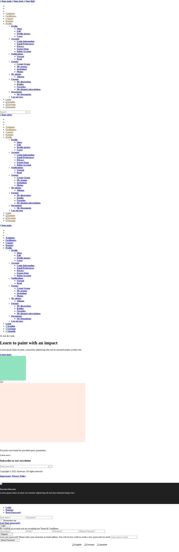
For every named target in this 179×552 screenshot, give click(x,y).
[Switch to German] (89, 104)
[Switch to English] (77, 545)
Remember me (9, 520)
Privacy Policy (19, 476)
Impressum (5, 476)
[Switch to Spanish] (89, 107)
